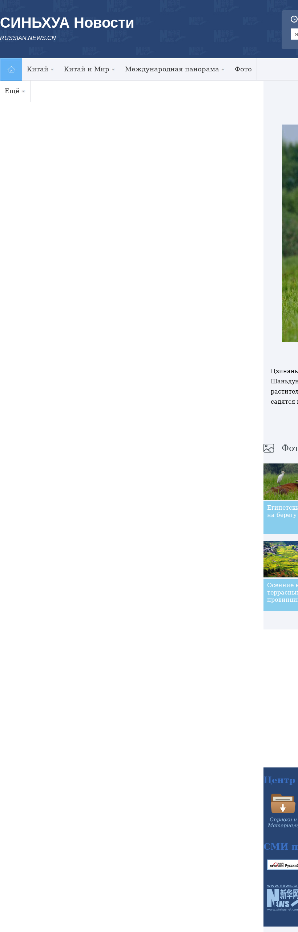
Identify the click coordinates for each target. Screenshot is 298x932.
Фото (243, 69)
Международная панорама (172, 69)
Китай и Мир (86, 69)
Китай (37, 69)
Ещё (12, 91)
